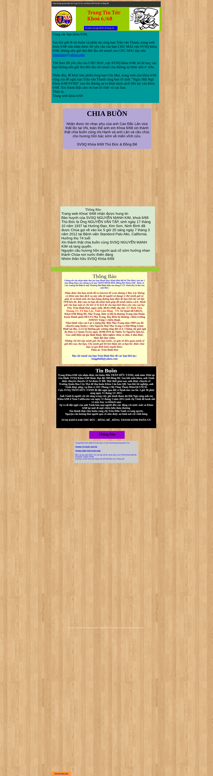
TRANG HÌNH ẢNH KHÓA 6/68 (88, 451)
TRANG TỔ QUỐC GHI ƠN (86, 447)
